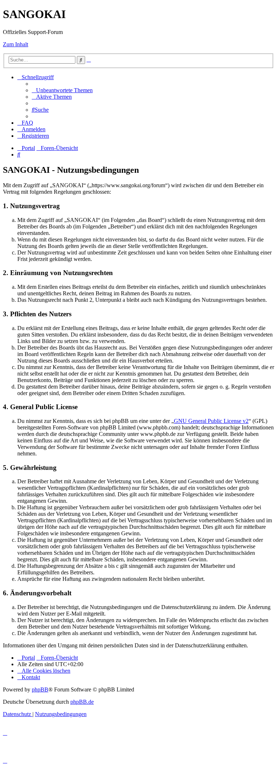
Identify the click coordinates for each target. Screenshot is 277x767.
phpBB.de (82, 702)
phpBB (40, 689)
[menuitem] (62, 90)
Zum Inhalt (15, 44)
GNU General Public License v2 (211, 421)
